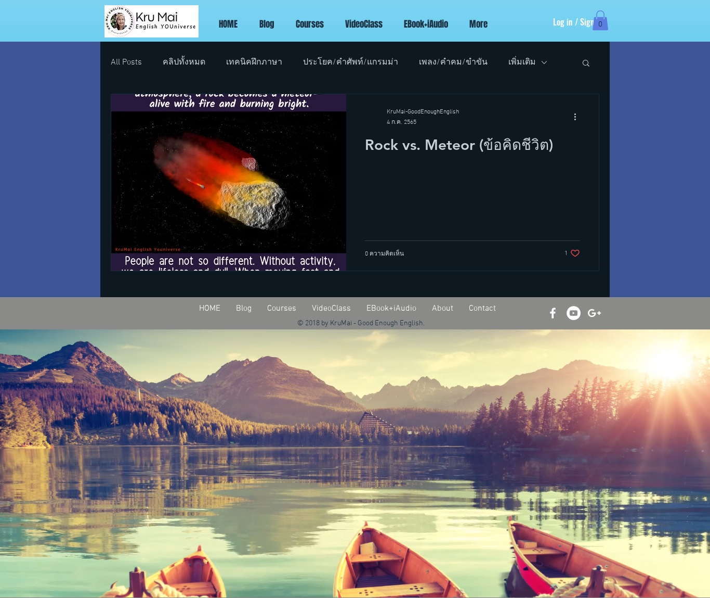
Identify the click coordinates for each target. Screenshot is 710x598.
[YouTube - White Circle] (574, 313)
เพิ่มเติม (522, 62)
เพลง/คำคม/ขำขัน (453, 62)
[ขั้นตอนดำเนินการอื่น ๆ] (578, 116)
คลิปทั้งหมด (184, 62)
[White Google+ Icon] (594, 313)
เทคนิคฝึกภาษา (254, 62)
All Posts (126, 62)
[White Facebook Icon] (553, 313)
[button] (600, 20)
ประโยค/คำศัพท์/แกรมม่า (350, 62)
